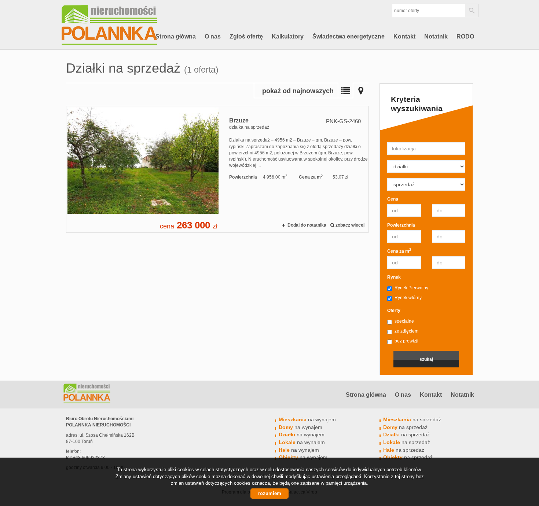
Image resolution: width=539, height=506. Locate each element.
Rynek (394, 277)
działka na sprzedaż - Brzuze (217, 169)
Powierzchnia (401, 225)
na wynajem (307, 419)
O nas (213, 36)
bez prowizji (406, 341)
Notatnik (436, 36)
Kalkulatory (288, 36)
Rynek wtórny (408, 297)
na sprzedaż (412, 419)
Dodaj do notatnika (306, 225)
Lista (345, 90)
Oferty (393, 310)
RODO (465, 36)
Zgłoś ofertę (246, 36)
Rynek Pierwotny (411, 287)
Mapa (360, 90)
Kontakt (404, 36)
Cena (392, 199)
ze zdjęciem (406, 331)
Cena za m (399, 251)
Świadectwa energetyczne (348, 36)
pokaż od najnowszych (298, 91)
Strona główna (175, 36)
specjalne (404, 321)
